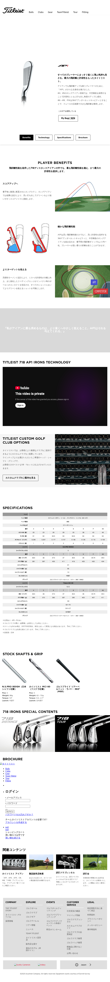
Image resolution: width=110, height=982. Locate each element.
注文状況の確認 (73, 911)
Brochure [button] (83, 137)
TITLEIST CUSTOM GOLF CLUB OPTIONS (24, 440)
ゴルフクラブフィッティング (53, 916)
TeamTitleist (63, 12)
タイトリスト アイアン (13, 873)
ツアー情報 (30, 925)
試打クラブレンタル (65, 872)
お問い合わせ (72, 953)
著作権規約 (92, 929)
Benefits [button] (26, 137)
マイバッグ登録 (73, 915)
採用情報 (9, 921)
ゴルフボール (31, 908)
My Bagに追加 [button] (68, 118)
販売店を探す (31, 944)
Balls (31, 12)
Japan (83, 965)
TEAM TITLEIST (32, 933)
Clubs (40, 12)
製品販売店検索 (36, 873)
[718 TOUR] (82, 733)
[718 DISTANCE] (27, 733)
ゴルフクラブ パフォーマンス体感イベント (54, 923)
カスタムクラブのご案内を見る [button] (21, 477)
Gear (50, 12)
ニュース (29, 929)
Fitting (85, 12)
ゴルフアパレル (32, 921)
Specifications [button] (64, 137)
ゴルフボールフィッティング (53, 909)
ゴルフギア (30, 917)
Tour (75, 12)
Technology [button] (44, 137)
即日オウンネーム (53, 929)
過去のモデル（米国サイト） (33, 949)
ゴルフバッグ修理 (74, 942)
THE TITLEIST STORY (11, 909)
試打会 (86, 873)
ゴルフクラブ (31, 912)
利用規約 (91, 915)
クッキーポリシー (94, 925)
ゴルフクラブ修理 (74, 938)
